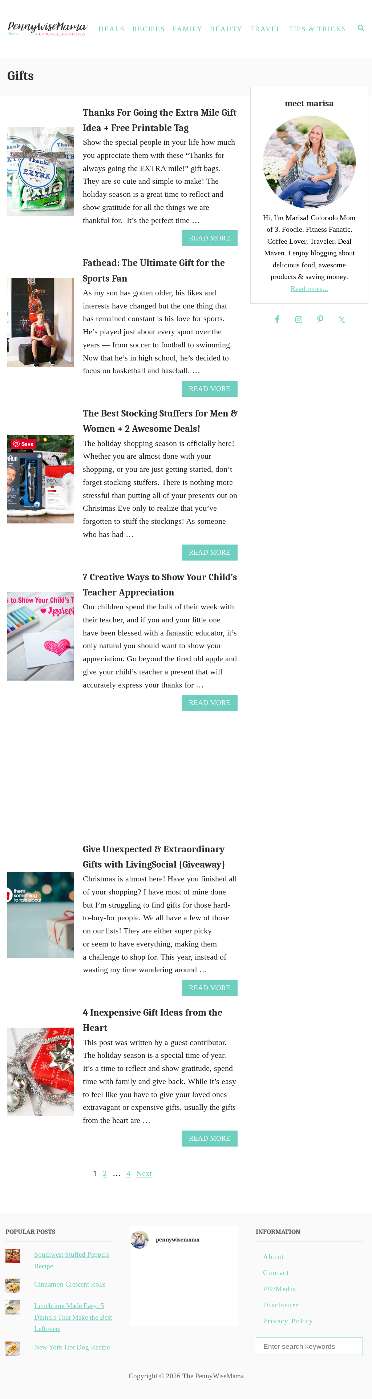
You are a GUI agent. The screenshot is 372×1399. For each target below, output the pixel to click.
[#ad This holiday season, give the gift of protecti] (147, 1288)
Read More (212, 240)
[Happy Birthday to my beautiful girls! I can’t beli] (220, 1288)
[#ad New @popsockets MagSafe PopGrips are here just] (184, 1288)
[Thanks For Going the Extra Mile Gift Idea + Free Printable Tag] (40, 175)
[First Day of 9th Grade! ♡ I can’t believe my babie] (147, 1267)
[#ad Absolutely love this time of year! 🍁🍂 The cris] (184, 1310)
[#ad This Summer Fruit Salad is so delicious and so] (220, 1267)
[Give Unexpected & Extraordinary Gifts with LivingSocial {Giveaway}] (40, 918)
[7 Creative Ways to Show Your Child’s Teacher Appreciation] (40, 640)
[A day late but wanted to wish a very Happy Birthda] (147, 1310)
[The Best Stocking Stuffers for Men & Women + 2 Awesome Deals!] (40, 483)
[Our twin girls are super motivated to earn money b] (220, 1310)
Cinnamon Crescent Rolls (69, 1284)
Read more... (309, 288)
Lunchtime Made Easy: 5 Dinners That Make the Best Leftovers (73, 1317)
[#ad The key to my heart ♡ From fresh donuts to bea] (184, 1267)
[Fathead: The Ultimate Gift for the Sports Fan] (40, 326)
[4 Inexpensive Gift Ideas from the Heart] (40, 1076)
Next (144, 1173)
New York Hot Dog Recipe (72, 1347)
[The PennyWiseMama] (47, 29)
